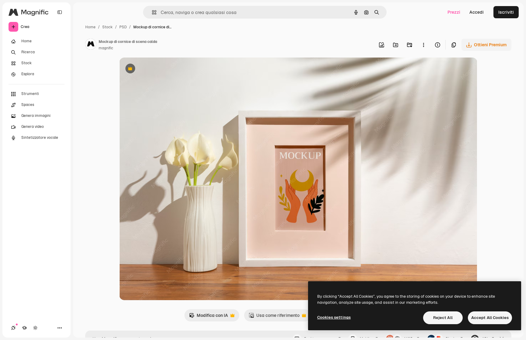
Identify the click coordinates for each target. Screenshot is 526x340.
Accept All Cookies (490, 317)
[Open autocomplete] (151, 12)
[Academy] (24, 328)
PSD (123, 27)
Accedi (476, 12)
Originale (159, 69)
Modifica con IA (208, 317)
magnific (106, 48)
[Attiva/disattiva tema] (35, 328)
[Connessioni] (13, 328)
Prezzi (453, 12)
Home (90, 27)
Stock (107, 27)
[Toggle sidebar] (60, 12)
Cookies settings (334, 317)
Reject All (443, 317)
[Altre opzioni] (423, 45)
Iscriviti (506, 12)
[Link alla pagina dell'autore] (90, 45)
